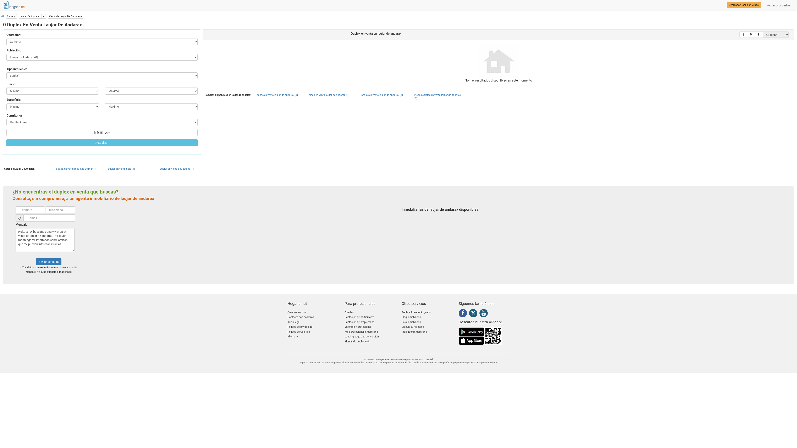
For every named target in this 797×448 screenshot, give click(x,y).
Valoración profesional (358, 326)
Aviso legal (293, 322)
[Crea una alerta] (759, 35)
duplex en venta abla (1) (121, 168)
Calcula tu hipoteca (413, 326)
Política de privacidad (299, 326)
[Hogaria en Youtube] (484, 314)
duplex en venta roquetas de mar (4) (76, 168)
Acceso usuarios (779, 5)
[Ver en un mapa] (751, 35)
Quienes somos (296, 312)
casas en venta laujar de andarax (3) (277, 95)
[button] (65, 16)
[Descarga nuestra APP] (480, 336)
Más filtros (101, 132)
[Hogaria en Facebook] (464, 314)
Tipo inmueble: (16, 69)
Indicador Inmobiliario (414, 331)
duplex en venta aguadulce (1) (177, 168)
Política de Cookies (298, 331)
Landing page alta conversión (362, 336)
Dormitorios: (14, 115)
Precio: (11, 84)
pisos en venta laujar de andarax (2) (329, 95)
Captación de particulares (359, 317)
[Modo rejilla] (744, 35)
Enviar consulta (49, 261)
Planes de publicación (357, 341)
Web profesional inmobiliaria (361, 331)
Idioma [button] (291, 336)
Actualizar (102, 142)
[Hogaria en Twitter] (474, 314)
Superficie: (13, 100)
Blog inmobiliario (411, 317)
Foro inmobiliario (411, 322)
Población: (13, 50)
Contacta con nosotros (300, 317)
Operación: (13, 35)
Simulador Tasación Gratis (744, 5)
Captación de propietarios (359, 322)
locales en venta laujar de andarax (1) (382, 95)
